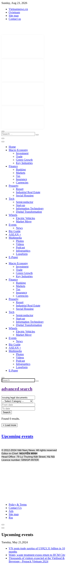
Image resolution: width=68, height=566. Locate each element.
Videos (20, 244)
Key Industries (24, 163)
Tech (11, 198)
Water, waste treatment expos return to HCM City (37, 554)
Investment (22, 153)
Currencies (22, 182)
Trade (19, 156)
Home (12, 146)
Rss (11, 517)
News (19, 228)
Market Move (24, 221)
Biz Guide (14, 231)
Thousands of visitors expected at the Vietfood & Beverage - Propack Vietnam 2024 (37, 560)
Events (13, 224)
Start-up (20, 205)
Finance (13, 166)
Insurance (21, 179)
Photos (20, 240)
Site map (14, 15)
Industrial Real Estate (28, 192)
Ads (11, 511)
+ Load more (9, 425)
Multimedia (15, 237)
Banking (21, 169)
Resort (19, 189)
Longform (22, 253)
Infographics (23, 250)
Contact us (15, 18)
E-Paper (13, 257)
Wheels (13, 215)
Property (13, 185)
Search (6, 412)
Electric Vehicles (25, 218)
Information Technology (30, 208)
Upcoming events (17, 436)
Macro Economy (18, 150)
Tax (18, 176)
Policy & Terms (18, 504)
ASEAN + (15, 234)
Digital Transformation (29, 211)
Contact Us (15, 507)
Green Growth (24, 159)
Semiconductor (24, 202)
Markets (20, 172)
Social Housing (25, 195)
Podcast (20, 247)
